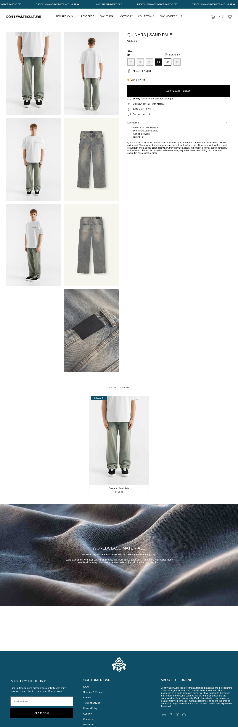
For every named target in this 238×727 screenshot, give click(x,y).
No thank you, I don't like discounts (160, 403)
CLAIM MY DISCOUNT (160, 393)
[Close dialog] (2, 2)
